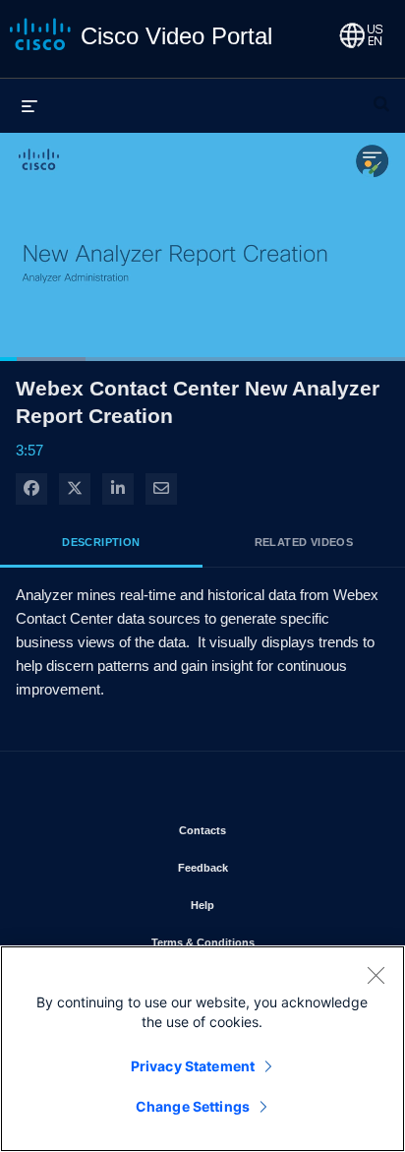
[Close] (375, 975)
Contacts (260, 829)
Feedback (260, 867)
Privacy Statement (193, 1066)
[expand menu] (29, 105)
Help (260, 904)
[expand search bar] (381, 95)
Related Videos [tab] (304, 542)
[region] (202, 1048)
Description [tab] (101, 542)
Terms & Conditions (260, 942)
